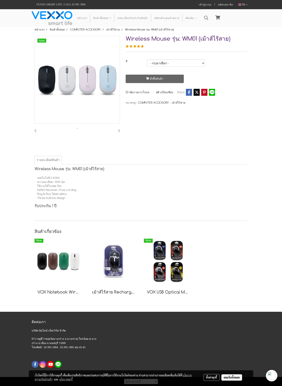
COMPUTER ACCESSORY (154, 102)
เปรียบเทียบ (166, 92)
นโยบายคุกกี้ (66, 379)
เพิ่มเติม (190, 18)
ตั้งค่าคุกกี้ (211, 377)
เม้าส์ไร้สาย (178, 102)
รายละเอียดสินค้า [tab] (48, 160)
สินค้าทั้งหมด (101, 18)
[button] (206, 18)
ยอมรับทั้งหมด (232, 377)
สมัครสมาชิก (225, 4)
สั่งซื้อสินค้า (156, 79)
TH (243, 4)
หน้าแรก (82, 18)
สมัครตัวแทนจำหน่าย (166, 18)
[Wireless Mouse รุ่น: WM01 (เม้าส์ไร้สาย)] (77, 80)
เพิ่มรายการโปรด (138, 92)
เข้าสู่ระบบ (205, 4)
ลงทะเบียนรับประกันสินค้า (132, 18)
